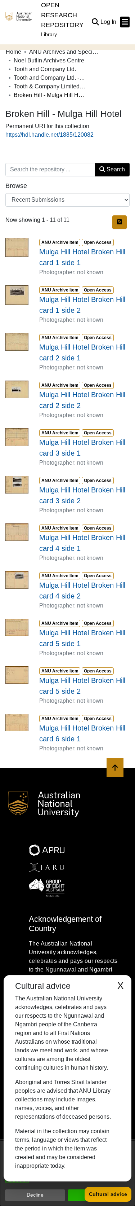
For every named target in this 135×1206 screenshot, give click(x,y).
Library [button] (49, 34)
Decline (35, 1195)
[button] (95, 22)
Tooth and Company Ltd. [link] (45, 69)
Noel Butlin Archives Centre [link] (49, 60)
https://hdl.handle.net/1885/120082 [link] (49, 135)
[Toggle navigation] (125, 22)
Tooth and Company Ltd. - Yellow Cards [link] (50, 78)
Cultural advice (108, 1194)
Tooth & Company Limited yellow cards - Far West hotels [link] (50, 86)
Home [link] (13, 52)
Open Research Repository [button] (62, 14)
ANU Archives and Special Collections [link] (65, 52)
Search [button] (115, 169)
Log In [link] (108, 22)
